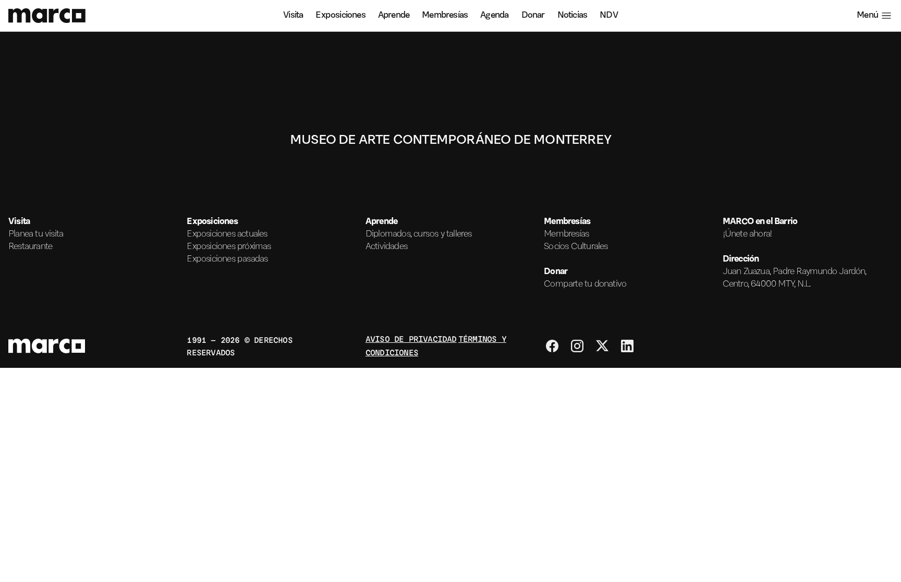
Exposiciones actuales (227, 234)
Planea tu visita (35, 234)
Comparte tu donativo (585, 284)
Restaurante (30, 247)
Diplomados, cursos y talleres (419, 234)
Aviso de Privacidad (411, 338)
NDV (609, 15)
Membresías (445, 15)
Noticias (572, 15)
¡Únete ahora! (748, 234)
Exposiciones (340, 15)
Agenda (494, 15)
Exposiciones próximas (229, 247)
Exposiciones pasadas (227, 259)
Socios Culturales (575, 247)
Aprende (393, 15)
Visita (293, 15)
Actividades (386, 247)
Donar (533, 15)
